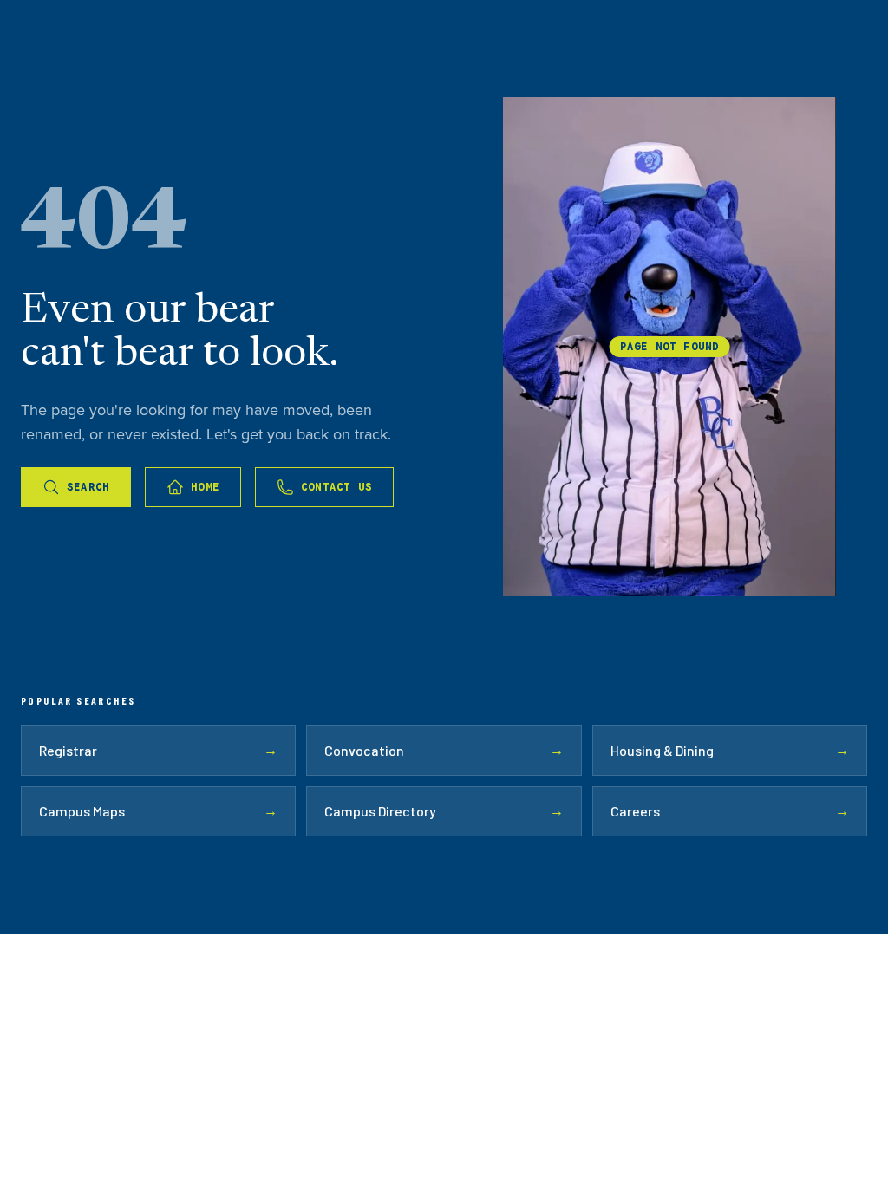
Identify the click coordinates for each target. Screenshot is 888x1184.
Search (88, 486)
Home (205, 486)
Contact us (336, 486)
